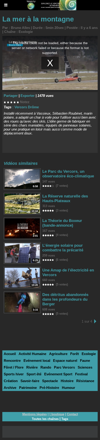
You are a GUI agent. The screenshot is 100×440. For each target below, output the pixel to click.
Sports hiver (14, 374)
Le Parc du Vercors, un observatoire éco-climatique (68, 173)
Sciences (85, 367)
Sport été (34, 374)
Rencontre (12, 361)
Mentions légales (34, 414)
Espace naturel (65, 361)
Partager (11, 96)
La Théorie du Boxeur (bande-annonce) (62, 223)
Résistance (85, 381)
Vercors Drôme (26, 107)
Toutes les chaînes (45, 419)
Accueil (10, 354)
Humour (68, 388)
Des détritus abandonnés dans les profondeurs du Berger (65, 299)
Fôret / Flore (13, 367)
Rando (45, 367)
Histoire (67, 381)
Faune (85, 361)
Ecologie (26, 32)
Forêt (74, 354)
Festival (81, 374)
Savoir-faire (29, 381)
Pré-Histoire (49, 388)
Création (11, 381)
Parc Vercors (64, 367)
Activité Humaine (32, 354)
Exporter (27, 96)
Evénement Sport (58, 374)
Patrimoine (28, 388)
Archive (10, 388)
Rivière (32, 367)
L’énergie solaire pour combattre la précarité (62, 247)
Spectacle (50, 381)
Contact (72, 414)
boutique (57, 414)
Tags (64, 419)
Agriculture (58, 354)
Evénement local (36, 361)
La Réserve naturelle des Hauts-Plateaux (65, 198)
